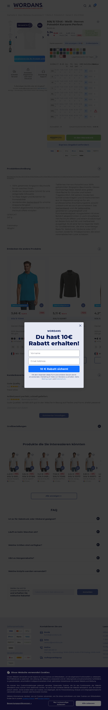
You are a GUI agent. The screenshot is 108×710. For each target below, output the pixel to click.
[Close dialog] (80, 325)
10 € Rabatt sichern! (54, 369)
